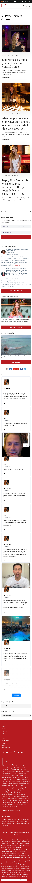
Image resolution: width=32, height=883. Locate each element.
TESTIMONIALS (6, 740)
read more (5, 77)
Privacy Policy (18, 810)
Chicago (10, 821)
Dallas (20, 819)
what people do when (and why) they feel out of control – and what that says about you (15, 123)
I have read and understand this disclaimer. (14, 880)
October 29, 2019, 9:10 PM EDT (12, 114)
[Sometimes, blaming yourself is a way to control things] (16, 38)
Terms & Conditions (7, 810)
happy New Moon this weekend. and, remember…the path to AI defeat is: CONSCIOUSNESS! (15, 187)
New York (10, 819)
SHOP (3, 745)
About (4, 736)
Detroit (18, 823)
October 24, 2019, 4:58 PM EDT (12, 175)
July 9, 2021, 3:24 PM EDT (11, 55)
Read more (17, 265)
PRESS (4, 743)
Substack (5, 1)
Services (4, 738)
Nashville (4, 819)
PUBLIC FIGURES (6, 748)
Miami (24, 819)
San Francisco (22, 821)
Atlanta (4, 823)
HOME (3, 726)
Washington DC (11, 823)
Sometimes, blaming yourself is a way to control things (14, 63)
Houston (15, 821)
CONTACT (4, 733)
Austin (15, 819)
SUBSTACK (5, 731)
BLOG (3, 729)
